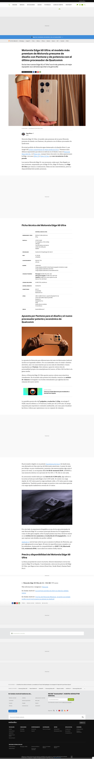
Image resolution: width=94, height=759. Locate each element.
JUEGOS (39, 5)
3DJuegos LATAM (23, 746)
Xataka (10, 729)
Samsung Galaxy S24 (77, 688)
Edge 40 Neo (45, 156)
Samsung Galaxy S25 (23, 688)
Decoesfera (67, 731)
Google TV (28, 41)
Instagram (80, 5)
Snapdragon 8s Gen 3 (53, 464)
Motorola (45, 587)
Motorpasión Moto (58, 731)
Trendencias (68, 729)
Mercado (37, 700)
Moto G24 (37, 154)
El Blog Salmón (80, 729)
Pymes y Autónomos (79, 731)
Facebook (33, 72)
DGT (57, 41)
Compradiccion (68, 733)
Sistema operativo (26, 700)
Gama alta (45, 603)
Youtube (82, 5)
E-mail (40, 72)
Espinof (33, 731)
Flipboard (77, 5)
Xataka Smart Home (12, 735)
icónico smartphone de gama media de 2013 (44, 149)
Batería (48, 41)
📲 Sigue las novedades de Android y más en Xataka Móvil (46, 37)
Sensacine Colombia (33, 749)
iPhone (43, 41)
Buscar (82, 717)
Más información (57, 757)
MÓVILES (22, 5)
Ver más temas (12, 711)
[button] (30, 133)
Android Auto (25, 705)
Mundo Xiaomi (12, 738)
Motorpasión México (57, 747)
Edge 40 (36, 156)
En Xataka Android (47, 389)
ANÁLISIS (14, 5)
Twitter (85, 5)
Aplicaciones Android (40, 698)
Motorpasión (57, 729)
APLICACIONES (31, 5)
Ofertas (38, 41)
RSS (65, 710)
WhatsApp (21, 41)
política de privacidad (66, 702)
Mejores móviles (60, 688)
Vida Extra (22, 731)
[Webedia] (82, 1)
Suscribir (71, 699)
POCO (67, 41)
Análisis (24, 698)
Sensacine (33, 729)
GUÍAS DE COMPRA (58, 5)
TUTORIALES (47, 5)
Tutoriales (11, 700)
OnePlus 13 (68, 688)
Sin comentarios (27, 72)
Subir (81, 722)
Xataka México (12, 746)
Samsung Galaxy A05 (50, 688)
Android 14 (25, 542)
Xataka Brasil (12, 748)
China (33, 41)
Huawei (10, 703)
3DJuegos (22, 729)
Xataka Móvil (11, 731)
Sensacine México (35, 746)
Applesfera (11, 733)
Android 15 (41, 688)
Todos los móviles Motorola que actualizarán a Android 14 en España (56, 392)
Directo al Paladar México (46, 747)
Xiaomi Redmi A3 (33, 688)
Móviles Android (30, 603)
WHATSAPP (69, 5)
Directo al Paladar (46, 729)
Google (23, 703)
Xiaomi (53, 41)
